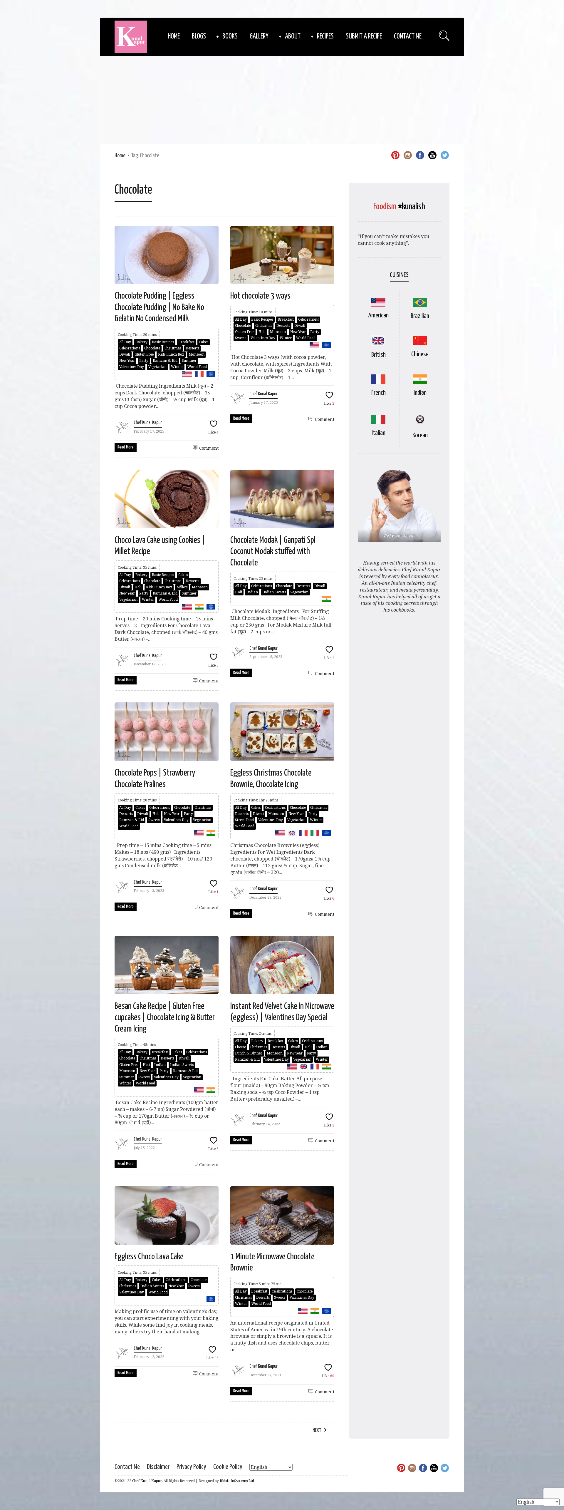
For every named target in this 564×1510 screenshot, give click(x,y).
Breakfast (186, 342)
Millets (182, 587)
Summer (189, 361)
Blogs (199, 36)
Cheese (240, 1047)
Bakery (141, 342)
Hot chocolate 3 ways (260, 296)
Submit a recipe (364, 36)
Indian (252, 592)
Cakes (203, 342)
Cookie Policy (227, 1467)
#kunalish (411, 206)
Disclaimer (158, 1467)
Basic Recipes (163, 342)
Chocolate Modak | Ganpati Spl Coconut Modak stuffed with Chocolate (272, 551)
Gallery (259, 36)
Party (143, 361)
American (378, 315)
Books (230, 36)
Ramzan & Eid (165, 361)
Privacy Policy (191, 1467)
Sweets (240, 338)
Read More (126, 447)
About (293, 36)
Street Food (244, 820)
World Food (197, 367)
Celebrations (129, 348)
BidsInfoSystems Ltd (237, 1481)
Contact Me (408, 36)
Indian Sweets (274, 592)
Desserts (192, 348)
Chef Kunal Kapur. (147, 1481)
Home (174, 36)
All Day (125, 342)
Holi (262, 332)
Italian (378, 433)
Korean (420, 435)
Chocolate (152, 348)
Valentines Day (131, 367)
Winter (177, 367)
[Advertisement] (282, 100)
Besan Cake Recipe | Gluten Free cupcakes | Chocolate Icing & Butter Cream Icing (165, 1017)
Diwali (124, 354)
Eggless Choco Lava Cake (149, 1256)
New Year (127, 361)
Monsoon (196, 354)
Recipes (325, 36)
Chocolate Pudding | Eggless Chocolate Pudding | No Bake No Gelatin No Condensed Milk (159, 307)
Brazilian (420, 316)
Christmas (172, 348)
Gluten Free (144, 354)
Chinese (420, 354)
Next (317, 1430)
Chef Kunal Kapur (148, 422)
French (378, 392)
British (378, 354)
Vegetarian (157, 367)
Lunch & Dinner (248, 1053)
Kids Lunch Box (171, 354)
